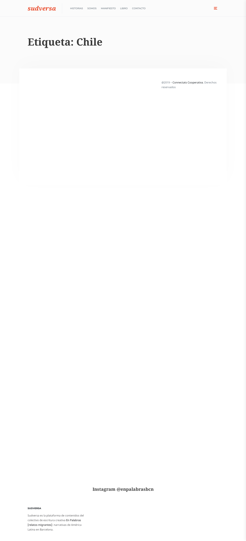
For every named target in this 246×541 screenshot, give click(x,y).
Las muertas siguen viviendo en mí (55, 337)
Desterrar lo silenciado (47, 149)
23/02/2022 (39, 157)
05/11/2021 (39, 273)
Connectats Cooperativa (188, 82)
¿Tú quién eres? (50, 268)
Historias (76, 8)
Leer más (38, 186)
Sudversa (42, 8)
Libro (124, 8)
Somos (92, 8)
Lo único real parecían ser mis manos (52, 421)
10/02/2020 (39, 431)
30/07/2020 (39, 345)
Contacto (139, 8)
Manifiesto (108, 8)
